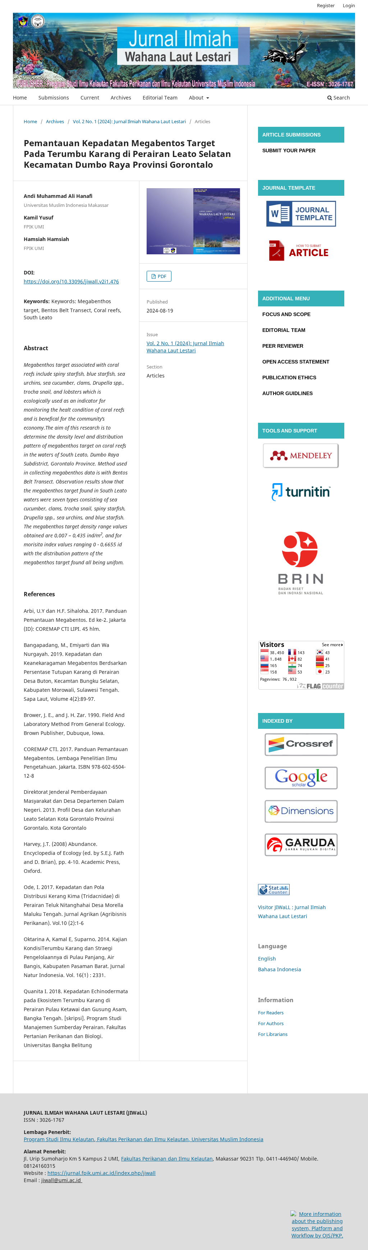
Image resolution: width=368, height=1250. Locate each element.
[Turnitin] (301, 493)
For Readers (271, 1012)
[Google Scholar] (301, 779)
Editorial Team (160, 97)
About (197, 97)
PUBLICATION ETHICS (289, 377)
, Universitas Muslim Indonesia (226, 1139)
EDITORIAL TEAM (283, 330)
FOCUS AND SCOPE (286, 314)
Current (89, 97)
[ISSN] (301, 565)
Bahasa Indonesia (279, 969)
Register (326, 5)
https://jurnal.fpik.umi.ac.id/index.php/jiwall (101, 1173)
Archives (121, 97)
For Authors (271, 1023)
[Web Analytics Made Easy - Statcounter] (274, 893)
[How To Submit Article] (301, 251)
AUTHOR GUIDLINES (287, 393)
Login (349, 5)
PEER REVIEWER (282, 346)
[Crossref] (301, 745)
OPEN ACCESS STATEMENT (296, 362)
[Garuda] (301, 845)
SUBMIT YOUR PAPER (289, 150)
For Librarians (273, 1034)
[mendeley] (301, 457)
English (267, 958)
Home (20, 97)
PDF (161, 276)
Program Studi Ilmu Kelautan (59, 1139)
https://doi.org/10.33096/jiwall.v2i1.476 (71, 281)
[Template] (301, 215)
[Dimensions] (301, 812)
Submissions (53, 97)
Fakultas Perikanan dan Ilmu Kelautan (142, 1139)
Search (341, 97)
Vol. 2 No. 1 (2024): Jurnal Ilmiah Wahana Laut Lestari (129, 121)
